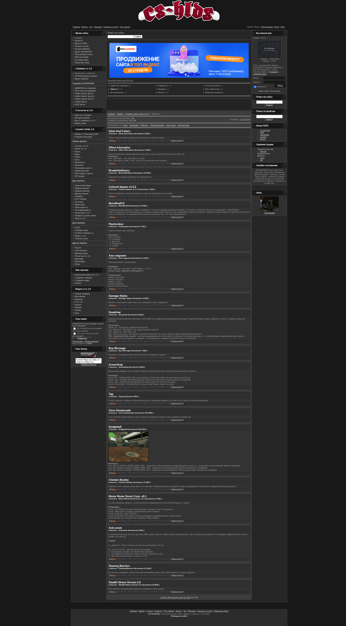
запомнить (262, 87)
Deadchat (115, 312)
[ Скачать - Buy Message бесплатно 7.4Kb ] (128, 351)
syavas (263, 137)
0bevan (263, 151)
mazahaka (264, 135)
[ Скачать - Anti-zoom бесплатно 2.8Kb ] (126, 530)
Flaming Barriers (119, 565)
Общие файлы (79, 141)
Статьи (149, 611)
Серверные (163, 86)
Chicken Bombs (119, 479)
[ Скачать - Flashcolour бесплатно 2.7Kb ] (127, 226)
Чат (91, 27)
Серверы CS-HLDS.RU (83, 83)
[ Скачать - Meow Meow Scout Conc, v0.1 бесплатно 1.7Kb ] (135, 499)
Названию (134, 125)
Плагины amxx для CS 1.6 (137, 114)
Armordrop (116, 364)
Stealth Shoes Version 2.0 (125, 582)
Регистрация (267, 27)
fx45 (262, 133)
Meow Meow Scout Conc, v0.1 (128, 496)
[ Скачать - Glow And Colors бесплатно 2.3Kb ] (129, 134)
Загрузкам (171, 125)
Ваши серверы (81, 79)
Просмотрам (183, 125)
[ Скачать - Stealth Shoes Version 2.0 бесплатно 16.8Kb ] (134, 585)
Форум (85, 27)
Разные (161, 92)
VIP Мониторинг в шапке (86, 76)
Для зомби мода (212, 89)
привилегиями (259, 74)
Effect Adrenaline (119, 147)
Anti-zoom (115, 527)
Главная (76, 27)
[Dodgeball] (128, 461)
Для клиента (78, 181)
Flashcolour (116, 224)
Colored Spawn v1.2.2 (122, 186)
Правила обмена (88, 365)
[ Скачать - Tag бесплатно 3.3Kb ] (124, 396)
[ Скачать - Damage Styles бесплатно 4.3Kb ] (129, 298)
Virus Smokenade (120, 410)
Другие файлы (79, 243)
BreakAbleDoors (119, 170)
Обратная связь (221, 611)
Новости (158, 611)
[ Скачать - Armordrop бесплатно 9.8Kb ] (127, 367)
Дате (125, 125)
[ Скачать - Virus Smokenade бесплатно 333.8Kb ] (131, 413)
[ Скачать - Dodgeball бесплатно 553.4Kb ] (128, 429)
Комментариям (157, 125)
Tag (111, 393)
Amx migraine (117, 255)
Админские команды (119, 86)
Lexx (262, 158)
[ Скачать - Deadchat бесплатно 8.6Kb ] (126, 315)
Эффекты (114, 89)
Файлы (120, 114)
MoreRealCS (117, 203)
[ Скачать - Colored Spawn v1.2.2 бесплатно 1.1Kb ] (132, 189)
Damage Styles (118, 295)
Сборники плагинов (213, 92)
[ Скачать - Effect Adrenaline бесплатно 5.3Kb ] (130, 150)
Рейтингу (144, 125)
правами (274, 72)
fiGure (262, 139)
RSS (283, 27)
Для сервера (78, 223)
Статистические (212, 86)
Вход (276, 27)
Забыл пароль (264, 91)
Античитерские (116, 92)
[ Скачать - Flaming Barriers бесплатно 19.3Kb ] (130, 568)
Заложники (269, 213)
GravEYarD (265, 130)
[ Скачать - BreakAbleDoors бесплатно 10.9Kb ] (130, 173)
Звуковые (162, 89)
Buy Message (117, 348)
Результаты (77, 341)
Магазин (98, 27)
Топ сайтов (125, 27)
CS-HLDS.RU (154, 614)
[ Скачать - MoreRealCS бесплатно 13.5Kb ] (128, 206)
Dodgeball (115, 426)
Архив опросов (91, 341)
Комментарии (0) (177, 140)
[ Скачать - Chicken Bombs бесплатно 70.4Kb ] (129, 482)
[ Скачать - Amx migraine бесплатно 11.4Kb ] (129, 258)
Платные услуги (110, 27)
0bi (261, 160)
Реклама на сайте (179, 616)
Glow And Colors (119, 131)
